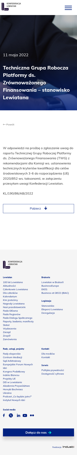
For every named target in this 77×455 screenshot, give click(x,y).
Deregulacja (48, 312)
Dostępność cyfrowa (52, 373)
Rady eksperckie (12, 353)
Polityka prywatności (52, 370)
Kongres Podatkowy (14, 371)
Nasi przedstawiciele (14, 307)
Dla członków (10, 292)
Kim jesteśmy (10, 300)
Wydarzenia (9, 328)
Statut (6, 324)
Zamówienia (10, 339)
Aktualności (9, 285)
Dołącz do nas (36, 432)
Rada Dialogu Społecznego (17, 317)
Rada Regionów (11, 314)
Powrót (10, 124)
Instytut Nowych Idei (14, 400)
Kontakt (45, 357)
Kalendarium (10, 296)
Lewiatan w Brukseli (52, 282)
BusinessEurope (50, 285)
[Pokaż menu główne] (68, 7)
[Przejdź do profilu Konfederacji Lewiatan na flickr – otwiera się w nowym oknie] (32, 416)
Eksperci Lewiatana (52, 309)
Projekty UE (9, 378)
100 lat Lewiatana (13, 282)
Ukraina (7, 392)
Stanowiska (47, 305)
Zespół (6, 335)
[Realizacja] (68, 447)
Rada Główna (10, 310)
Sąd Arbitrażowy (12, 360)
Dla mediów (48, 353)
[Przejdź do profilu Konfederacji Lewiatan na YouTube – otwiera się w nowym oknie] (25, 416)
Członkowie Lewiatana (15, 289)
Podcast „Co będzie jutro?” (17, 396)
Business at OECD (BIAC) (55, 292)
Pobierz (35, 208)
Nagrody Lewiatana (13, 303)
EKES (44, 289)
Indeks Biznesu (11, 375)
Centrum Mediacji (12, 357)
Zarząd (6, 332)
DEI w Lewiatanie (12, 382)
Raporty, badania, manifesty (18, 321)
